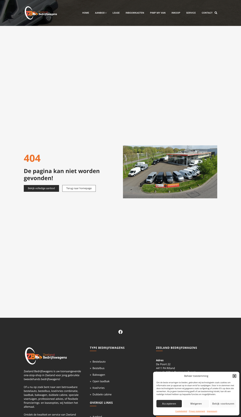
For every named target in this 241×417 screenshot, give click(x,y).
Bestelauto (99, 361)
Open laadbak (101, 381)
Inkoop (175, 13)
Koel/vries (98, 388)
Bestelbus (98, 368)
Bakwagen (98, 374)
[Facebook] (120, 332)
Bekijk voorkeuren (223, 403)
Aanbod (100, 13)
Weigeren (196, 403)
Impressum (212, 411)
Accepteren (169, 403)
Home (85, 13)
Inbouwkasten (135, 13)
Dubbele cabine (101, 394)
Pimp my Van (158, 13)
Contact (207, 13)
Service (191, 13)
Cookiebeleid (181, 411)
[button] (234, 376)
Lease (116, 13)
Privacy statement (197, 411)
